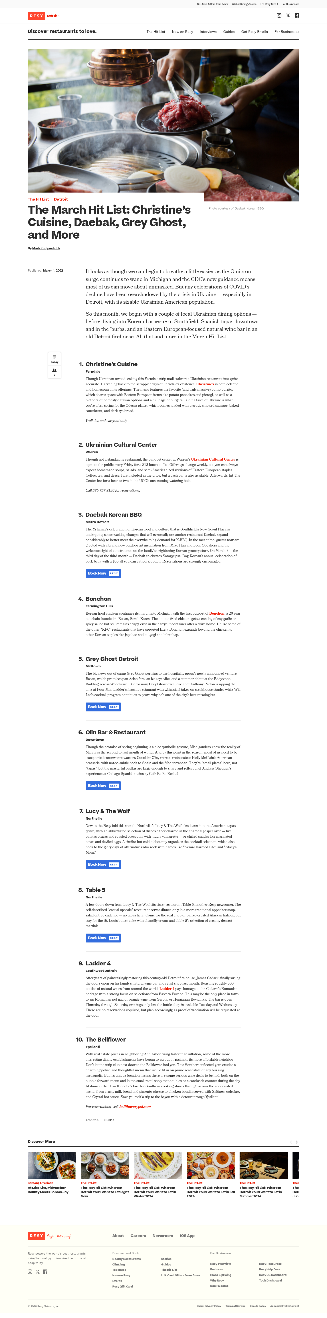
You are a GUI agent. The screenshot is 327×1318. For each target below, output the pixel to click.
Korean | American (40, 1183)
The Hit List (156, 31)
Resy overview (220, 1264)
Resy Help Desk (270, 1269)
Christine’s (205, 385)
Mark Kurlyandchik (46, 248)
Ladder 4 (166, 989)
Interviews (208, 31)
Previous (291, 1142)
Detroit (61, 199)
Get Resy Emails (254, 31)
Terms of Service (236, 1306)
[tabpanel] (54, 1173)
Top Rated (119, 1270)
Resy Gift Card (122, 1287)
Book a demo (219, 1286)
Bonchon (216, 614)
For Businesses (290, 3)
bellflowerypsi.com (135, 1107)
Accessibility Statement (284, 1306)
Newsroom (163, 1236)
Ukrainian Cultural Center (213, 460)
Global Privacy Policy (209, 1306)
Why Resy (217, 1281)
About (118, 1236)
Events (117, 1281)
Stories (166, 1259)
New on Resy (182, 31)
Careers (138, 1236)
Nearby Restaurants (126, 1259)
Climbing (118, 1265)
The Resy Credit (269, 3)
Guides (229, 31)
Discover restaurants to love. (62, 31)
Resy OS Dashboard (272, 1275)
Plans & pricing (220, 1275)
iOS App (187, 1236)
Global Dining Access (244, 3)
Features (216, 1269)
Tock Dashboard (270, 1281)
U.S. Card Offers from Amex (212, 3)
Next (296, 1142)
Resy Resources (270, 1264)
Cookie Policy (258, 1306)
